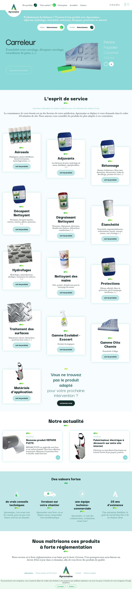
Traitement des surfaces (22, 330)
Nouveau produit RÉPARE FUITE (41, 441)
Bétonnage (110, 165)
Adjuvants (66, 158)
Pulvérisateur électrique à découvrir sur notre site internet (108, 443)
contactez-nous (66, 403)
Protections (110, 283)
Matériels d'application (21, 389)
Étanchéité (110, 224)
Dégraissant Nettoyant (66, 219)
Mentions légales (90, 573)
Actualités (74, 5)
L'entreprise (62, 5)
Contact (83, 5)
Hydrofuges (21, 269)
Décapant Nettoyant (22, 213)
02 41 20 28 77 (115, 5)
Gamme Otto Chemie (110, 344)
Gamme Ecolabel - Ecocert (66, 337)
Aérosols (22, 151)
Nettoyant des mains (66, 278)
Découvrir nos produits (19, 70)
